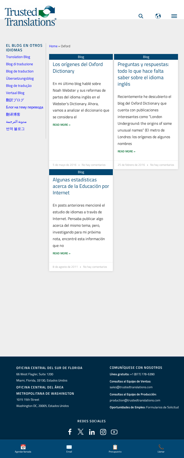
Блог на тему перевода (24, 107)
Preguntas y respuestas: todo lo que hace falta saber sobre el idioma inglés (143, 74)
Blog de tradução (19, 85)
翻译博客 (13, 114)
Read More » (61, 124)
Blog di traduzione (19, 64)
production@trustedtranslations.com (135, 400)
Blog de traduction (20, 71)
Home (53, 45)
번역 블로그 (15, 128)
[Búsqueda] (141, 16)
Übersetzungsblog (20, 78)
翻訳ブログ (15, 100)
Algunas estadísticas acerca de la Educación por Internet (81, 186)
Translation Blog (18, 56)
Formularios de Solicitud (162, 407)
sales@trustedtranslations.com (131, 387)
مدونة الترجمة (16, 121)
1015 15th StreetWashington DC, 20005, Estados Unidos (42, 402)
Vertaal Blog (15, 92)
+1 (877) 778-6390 (142, 374)
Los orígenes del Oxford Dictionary (78, 67)
